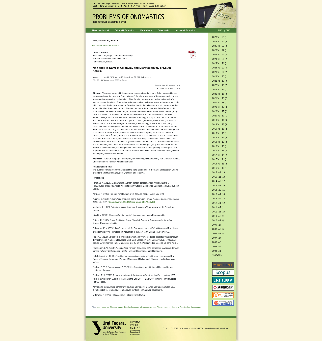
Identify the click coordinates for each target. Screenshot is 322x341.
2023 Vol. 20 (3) (219, 67)
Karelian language (131, 307)
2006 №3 (216, 242)
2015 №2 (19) (218, 172)
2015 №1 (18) (218, 177)
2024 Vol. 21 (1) (219, 63)
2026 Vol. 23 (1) (219, 37)
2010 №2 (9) (218, 216)
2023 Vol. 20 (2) (219, 72)
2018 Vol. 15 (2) (219, 142)
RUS (220, 30)
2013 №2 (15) (218, 190)
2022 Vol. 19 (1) (219, 89)
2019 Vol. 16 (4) (219, 120)
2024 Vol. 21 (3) (219, 54)
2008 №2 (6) (218, 229)
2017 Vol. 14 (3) (219, 150)
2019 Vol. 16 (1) (219, 133)
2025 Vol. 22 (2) (219, 46)
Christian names (116, 307)
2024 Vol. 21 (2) (219, 59)
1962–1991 (217, 255)
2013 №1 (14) (218, 194)
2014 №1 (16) (218, 185)
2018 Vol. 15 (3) (219, 137)
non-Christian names (161, 307)
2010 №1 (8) (218, 220)
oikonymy (175, 307)
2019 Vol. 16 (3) (219, 124)
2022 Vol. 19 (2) (219, 85)
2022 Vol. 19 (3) (219, 81)
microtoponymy (146, 307)
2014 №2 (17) (218, 181)
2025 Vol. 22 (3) (219, 41)
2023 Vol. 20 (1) (219, 76)
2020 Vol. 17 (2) (219, 111)
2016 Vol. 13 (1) (219, 168)
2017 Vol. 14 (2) (219, 155)
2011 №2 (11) (218, 207)
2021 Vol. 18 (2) (219, 98)
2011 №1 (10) (218, 211)
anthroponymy (103, 307)
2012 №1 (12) (218, 203)
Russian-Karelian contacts (190, 307)
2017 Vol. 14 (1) (219, 159)
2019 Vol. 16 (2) (219, 129)
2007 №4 (216, 238)
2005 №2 (216, 246)
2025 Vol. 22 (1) (219, 50)
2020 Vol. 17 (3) (219, 107)
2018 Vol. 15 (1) (219, 146)
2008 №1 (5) (218, 233)
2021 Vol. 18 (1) (219, 102)
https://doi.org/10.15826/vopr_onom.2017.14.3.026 (131, 202)
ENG (228, 30)
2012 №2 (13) (218, 198)
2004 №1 (216, 251)
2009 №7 (216, 225)
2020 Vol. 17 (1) (219, 115)
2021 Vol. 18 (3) (219, 94)
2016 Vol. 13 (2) (219, 163)
